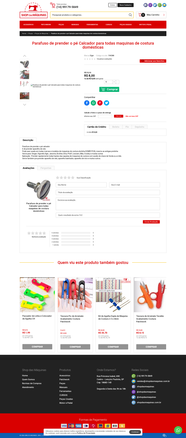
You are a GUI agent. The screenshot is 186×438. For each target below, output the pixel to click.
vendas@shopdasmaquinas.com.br (153, 381)
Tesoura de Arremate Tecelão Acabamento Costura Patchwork (150, 319)
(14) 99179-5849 (144, 376)
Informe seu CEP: (90, 116)
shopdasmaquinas (145, 386)
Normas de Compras (32, 383)
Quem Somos (28, 380)
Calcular (118, 116)
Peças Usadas (126, 25)
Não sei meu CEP (132, 116)
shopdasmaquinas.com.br (149, 402)
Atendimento (28, 387)
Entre (112, 5)
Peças (61, 25)
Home (25, 376)
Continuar (135, 432)
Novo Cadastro (125, 5)
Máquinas (27, 30)
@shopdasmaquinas (146, 392)
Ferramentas (92, 25)
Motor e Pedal (145, 25)
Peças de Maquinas (41, 33)
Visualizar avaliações (104, 59)
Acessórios (28, 25)
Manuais (75, 25)
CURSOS (109, 25)
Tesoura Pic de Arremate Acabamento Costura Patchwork (71, 319)
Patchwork (46, 25)
